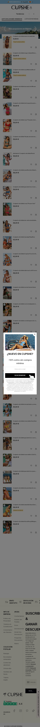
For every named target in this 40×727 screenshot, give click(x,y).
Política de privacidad (26, 382)
